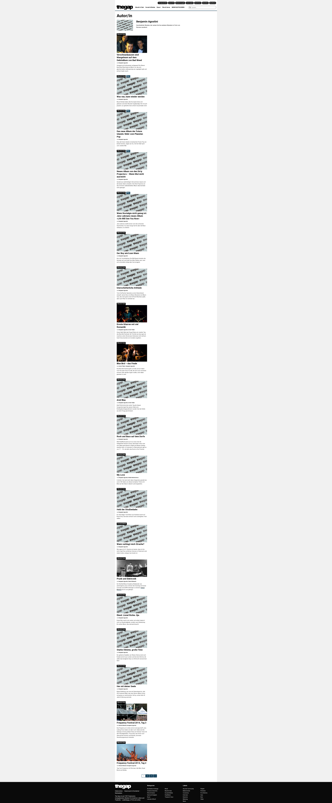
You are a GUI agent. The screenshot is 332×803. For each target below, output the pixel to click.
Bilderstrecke (186, 790)
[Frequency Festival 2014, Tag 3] (132, 712)
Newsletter (205, 3)
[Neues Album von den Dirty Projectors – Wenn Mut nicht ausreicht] (132, 160)
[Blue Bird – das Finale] (132, 353)
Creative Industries (152, 790)
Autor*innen (198, 3)
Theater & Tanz (169, 797)
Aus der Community (188, 788)
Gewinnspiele (189, 3)
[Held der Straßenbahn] (132, 499)
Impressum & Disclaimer (131, 791)
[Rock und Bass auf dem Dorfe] (132, 426)
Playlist (202, 788)
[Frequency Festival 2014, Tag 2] (132, 752)
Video (202, 799)
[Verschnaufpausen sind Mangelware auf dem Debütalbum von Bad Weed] (132, 44)
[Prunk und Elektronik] (132, 568)
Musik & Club (139, 7)
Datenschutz (119, 791)
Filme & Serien (151, 793)
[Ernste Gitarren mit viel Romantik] (132, 313)
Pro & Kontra (203, 793)
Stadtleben (168, 795)
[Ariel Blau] (132, 389)
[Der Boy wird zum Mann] (132, 242)
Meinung (185, 799)
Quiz (201, 795)
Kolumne (185, 797)
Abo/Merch (212, 3)
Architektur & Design (152, 788)
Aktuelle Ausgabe (180, 3)
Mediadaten (118, 793)
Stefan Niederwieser (133, 477)
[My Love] (132, 464)
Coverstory (186, 793)
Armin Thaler (131, 329)
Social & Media (150, 7)
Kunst (158, 7)
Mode (166, 788)
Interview (185, 795)
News (184, 801)
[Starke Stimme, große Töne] (132, 639)
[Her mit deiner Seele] (132, 675)
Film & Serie (166, 7)
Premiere (203, 790)
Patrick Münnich (132, 581)
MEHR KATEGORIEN (178, 7)
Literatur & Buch (151, 799)
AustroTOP (171, 3)
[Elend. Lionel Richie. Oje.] (132, 604)
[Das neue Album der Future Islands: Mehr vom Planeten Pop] (132, 120)
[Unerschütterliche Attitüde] (132, 277)
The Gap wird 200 (162, 3)
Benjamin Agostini (123, 63)
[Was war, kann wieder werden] (132, 86)
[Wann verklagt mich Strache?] (132, 533)
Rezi (128, 76)
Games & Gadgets (152, 795)
